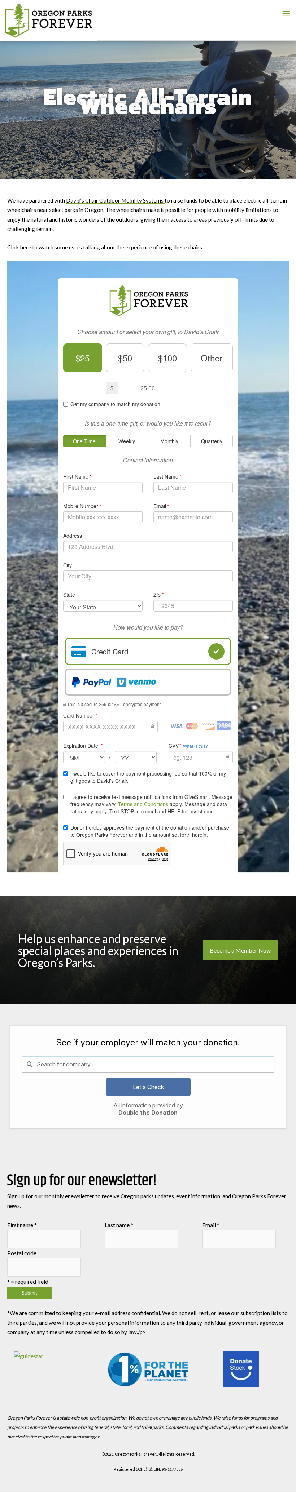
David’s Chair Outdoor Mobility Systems (115, 200)
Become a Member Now (240, 950)
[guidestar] (54, 1369)
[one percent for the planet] (148, 1369)
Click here (19, 247)
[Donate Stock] (241, 1369)
